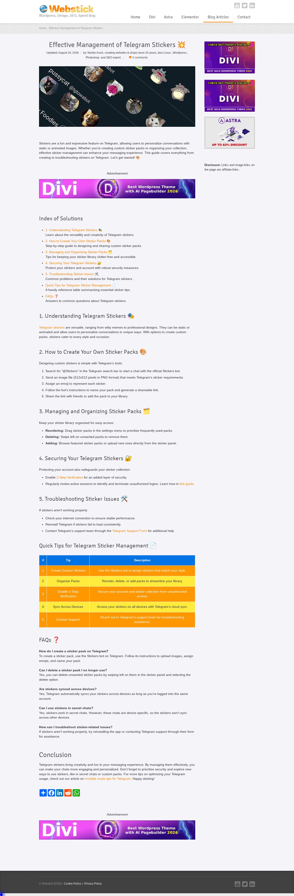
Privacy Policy (93, 883)
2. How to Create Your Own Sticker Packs (75, 241)
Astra (168, 17)
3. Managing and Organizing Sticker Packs (76, 252)
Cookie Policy (72, 883)
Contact (244, 17)
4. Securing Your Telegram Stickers (70, 263)
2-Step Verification (70, 477)
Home (135, 17)
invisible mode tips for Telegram (108, 778)
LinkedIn (252, 5)
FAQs (49, 296)
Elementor (190, 17)
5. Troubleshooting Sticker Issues (69, 274)
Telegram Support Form (129, 531)
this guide (187, 484)
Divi (152, 17)
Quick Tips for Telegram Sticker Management (78, 285)
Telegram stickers (52, 327)
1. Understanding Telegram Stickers (71, 230)
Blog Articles (218, 17)
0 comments (140, 57)
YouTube (237, 5)
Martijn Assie (95, 52)
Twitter (244, 5)
